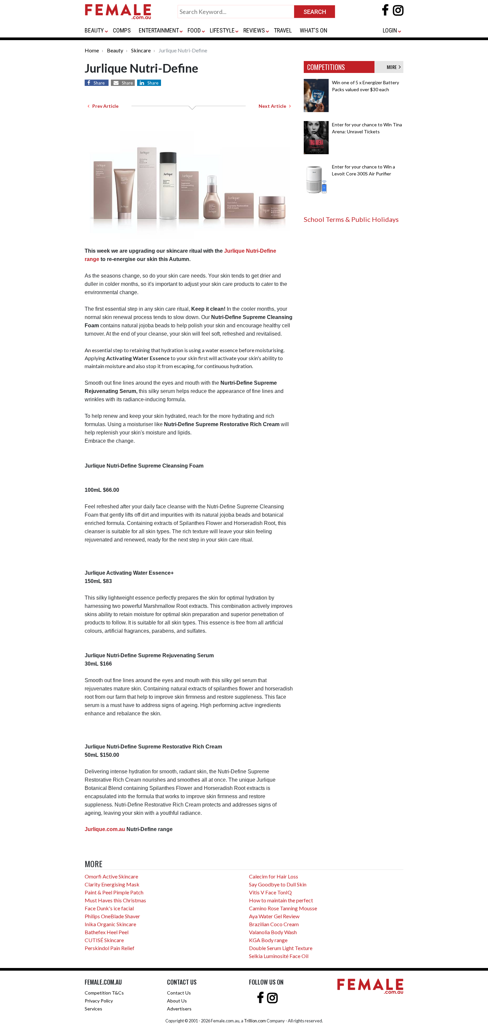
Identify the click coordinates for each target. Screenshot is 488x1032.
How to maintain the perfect (281, 900)
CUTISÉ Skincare (104, 940)
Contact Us (179, 993)
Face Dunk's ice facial (109, 908)
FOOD (194, 30)
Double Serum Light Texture (280, 948)
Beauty (115, 50)
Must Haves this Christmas (115, 900)
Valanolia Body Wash (273, 932)
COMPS (122, 30)
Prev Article (104, 106)
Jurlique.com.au (105, 829)
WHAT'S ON (313, 30)
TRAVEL (283, 30)
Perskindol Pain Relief (109, 948)
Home (92, 50)
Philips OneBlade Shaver (112, 916)
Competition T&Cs (104, 993)
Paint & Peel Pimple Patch (114, 892)
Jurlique (235, 251)
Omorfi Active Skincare (111, 876)
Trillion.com (255, 1020)
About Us (177, 1000)
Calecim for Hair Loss (273, 876)
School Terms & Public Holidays (351, 219)
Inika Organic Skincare (110, 924)
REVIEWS (254, 30)
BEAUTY (94, 30)
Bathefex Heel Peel (106, 932)
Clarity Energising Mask (112, 884)
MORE (393, 66)
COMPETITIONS (326, 67)
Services (93, 1008)
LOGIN (390, 30)
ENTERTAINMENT (159, 30)
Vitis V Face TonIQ (270, 892)
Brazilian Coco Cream (274, 924)
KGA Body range (268, 940)
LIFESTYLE (222, 30)
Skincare (141, 50)
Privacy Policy (99, 1000)
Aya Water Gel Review (274, 916)
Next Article (274, 106)
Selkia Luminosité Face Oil (278, 956)
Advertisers (179, 1008)
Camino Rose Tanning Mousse (283, 908)
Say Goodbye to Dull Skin (277, 884)
